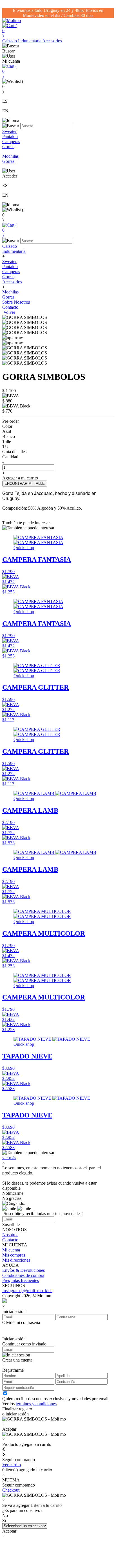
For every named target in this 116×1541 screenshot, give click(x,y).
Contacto (10, 307)
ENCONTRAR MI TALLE (25, 483)
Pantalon (10, 266)
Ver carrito (11, 1464)
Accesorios (52, 40)
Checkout (10, 1490)
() (9, 30)
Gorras (8, 276)
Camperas (11, 271)
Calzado (10, 40)
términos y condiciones (36, 1403)
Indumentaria (30, 40)
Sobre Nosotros (16, 302)
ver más (9, 1157)
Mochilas (10, 292)
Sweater (9, 261)
